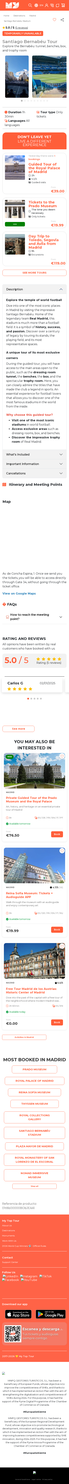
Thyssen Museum (34, 1103)
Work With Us (9, 1240)
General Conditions (22, 1479)
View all (34, 1186)
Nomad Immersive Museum (34, 1175)
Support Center (10, 1262)
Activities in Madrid (24, 1037)
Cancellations (16, 473)
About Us (7, 1225)
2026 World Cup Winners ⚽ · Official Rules (24, 1246)
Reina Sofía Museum (34, 1092)
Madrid (32, 15)
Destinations (19, 15)
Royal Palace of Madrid (35, 1080)
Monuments (8, 1235)
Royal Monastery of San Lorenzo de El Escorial (34, 1159)
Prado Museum (34, 1069)
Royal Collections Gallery (34, 1117)
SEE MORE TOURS (34, 272)
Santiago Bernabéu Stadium (17, 21)
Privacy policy (47, 1479)
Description (14, 289)
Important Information (22, 464)
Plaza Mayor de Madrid (34, 1146)
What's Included (18, 454)
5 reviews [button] (21, 27)
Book (57, 834)
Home (6, 15)
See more (18, 728)
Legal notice (36, 1479)
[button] (22, 101)
